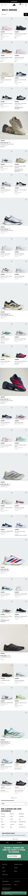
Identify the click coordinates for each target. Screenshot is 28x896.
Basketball (21, 813)
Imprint (15, 884)
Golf (2, 819)
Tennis (11, 819)
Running (12, 813)
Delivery (15, 871)
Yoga (11, 827)
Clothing (3, 813)
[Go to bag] (25, 4)
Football (3, 816)
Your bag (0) (19, 842)
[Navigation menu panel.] (2, 4)
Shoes (11, 816)
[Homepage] (14, 5)
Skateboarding (22, 821)
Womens (21, 824)
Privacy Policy (17, 881)
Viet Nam (16, 894)
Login (7, 842)
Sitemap (15, 867)
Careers (3, 871)
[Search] (22, 4)
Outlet (2, 827)
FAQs (3, 867)
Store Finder (4, 864)
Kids (20, 819)
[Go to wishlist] (5, 4)
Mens (2, 821)
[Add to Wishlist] (12, 19)
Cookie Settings (5, 881)
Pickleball (21, 816)
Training (12, 824)
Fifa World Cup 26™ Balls (22, 827)
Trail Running (13, 821)
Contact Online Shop (18, 864)
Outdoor (3, 824)
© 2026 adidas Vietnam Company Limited (6, 889)
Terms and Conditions (6, 884)
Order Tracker (5, 874)
